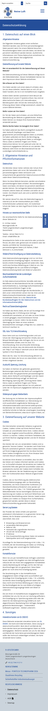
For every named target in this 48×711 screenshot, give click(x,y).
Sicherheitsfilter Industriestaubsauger (20, 679)
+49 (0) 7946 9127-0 (15, 662)
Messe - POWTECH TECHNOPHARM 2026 (21, 671)
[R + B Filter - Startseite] (8, 12)
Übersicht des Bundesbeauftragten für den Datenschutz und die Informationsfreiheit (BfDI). (21, 299)
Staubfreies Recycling (13, 675)
